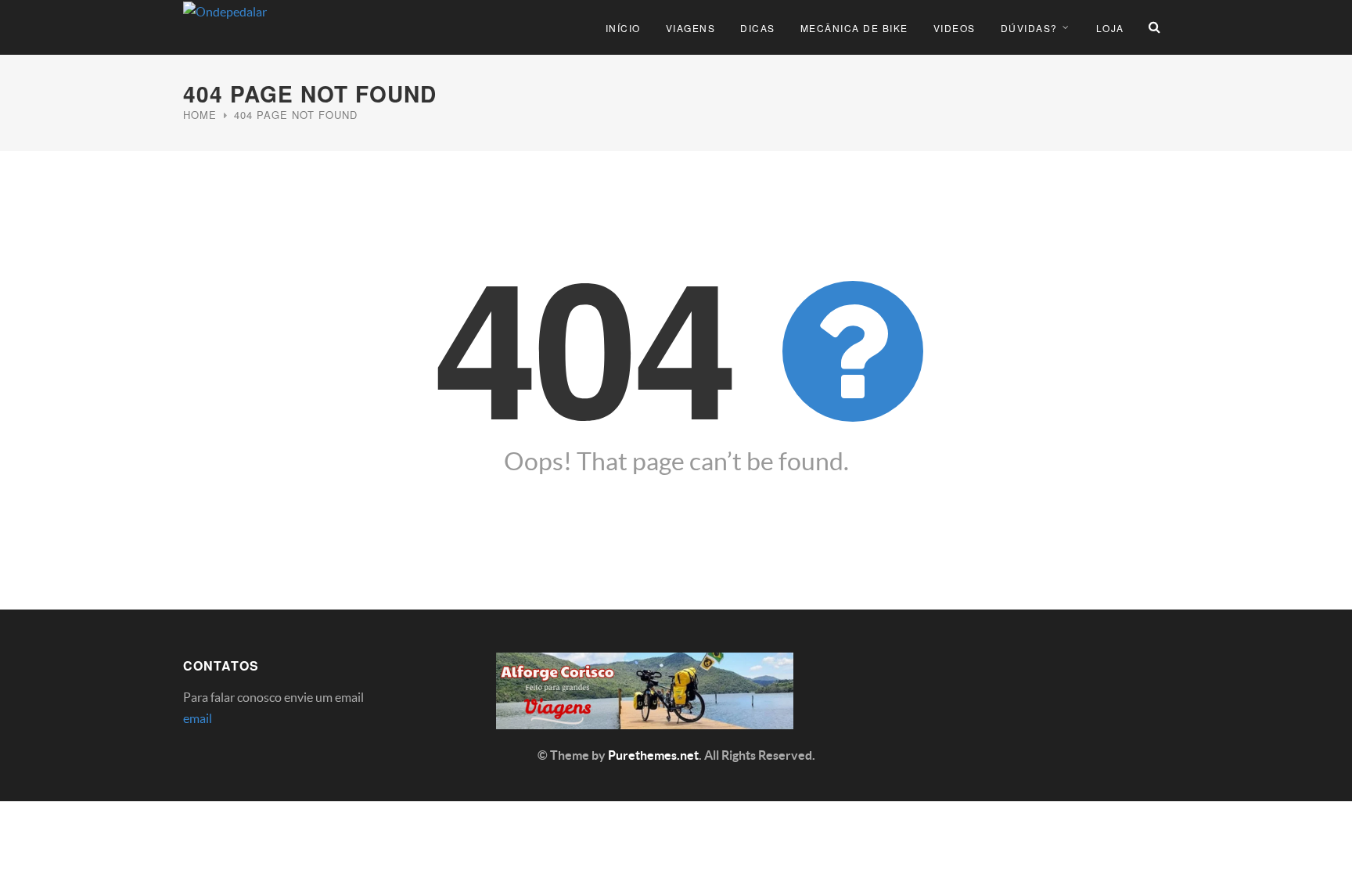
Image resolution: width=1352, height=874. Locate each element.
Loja (1110, 27)
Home (200, 114)
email (197, 718)
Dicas (757, 27)
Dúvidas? (1029, 27)
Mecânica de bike (854, 27)
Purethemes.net (653, 755)
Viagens (691, 27)
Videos (954, 27)
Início (623, 27)
